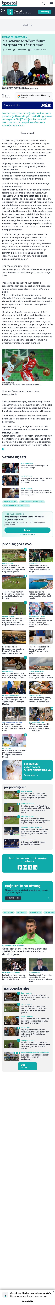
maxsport (8, 912)
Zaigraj (27, 530)
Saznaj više (27, 1301)
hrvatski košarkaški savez (31, 502)
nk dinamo (49, 912)
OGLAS (27, 24)
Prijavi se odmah (13, 898)
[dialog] (27, 1297)
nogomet (21, 912)
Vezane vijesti (27, 133)
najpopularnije (16, 988)
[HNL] (27, 770)
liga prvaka (35, 912)
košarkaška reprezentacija (16, 506)
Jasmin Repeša (10, 502)
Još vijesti (25, 1066)
